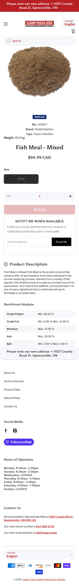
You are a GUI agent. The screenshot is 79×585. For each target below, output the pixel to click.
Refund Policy (12, 398)
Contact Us (10, 406)
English (70, 24)
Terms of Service (14, 381)
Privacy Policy (12, 389)
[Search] (7, 41)
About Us (9, 372)
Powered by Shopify (54, 579)
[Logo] (39, 24)
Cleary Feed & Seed (33, 579)
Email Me (61, 241)
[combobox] (39, 41)
